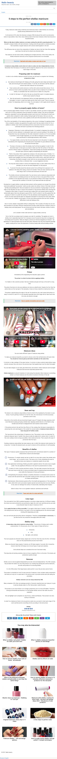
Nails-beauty (8, 2)
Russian (2, 758)
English (3, 12)
